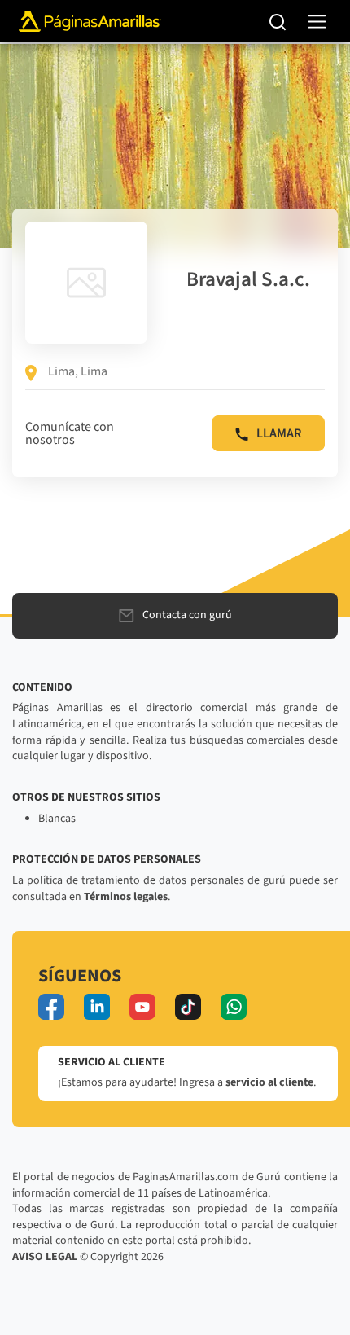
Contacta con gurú (187, 615)
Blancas (57, 818)
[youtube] (142, 1007)
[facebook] (51, 1007)
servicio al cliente (269, 1082)
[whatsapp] (234, 1007)
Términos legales (126, 897)
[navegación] (317, 21)
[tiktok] (188, 1007)
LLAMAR (278, 433)
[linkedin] (97, 1007)
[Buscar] (278, 21)
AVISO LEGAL (44, 1257)
